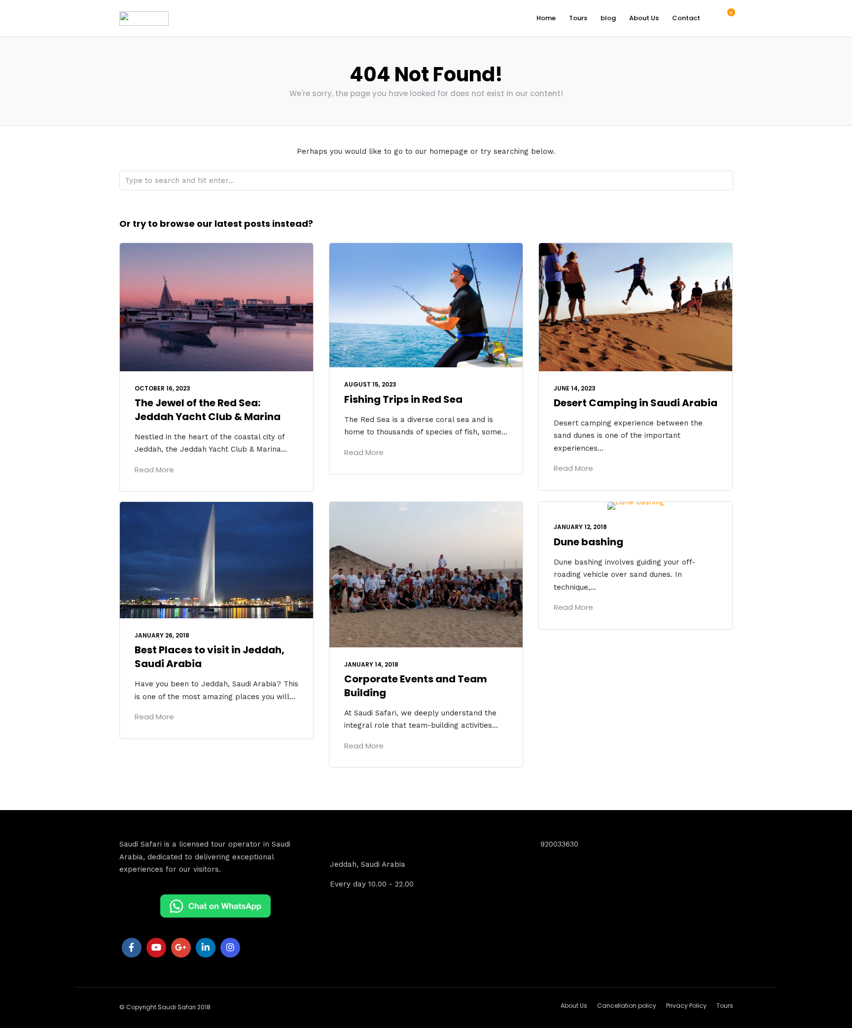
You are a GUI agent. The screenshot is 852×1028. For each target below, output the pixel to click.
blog (608, 18)
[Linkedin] (205, 947)
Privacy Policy (686, 1005)
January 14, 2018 (371, 664)
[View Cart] (725, 17)
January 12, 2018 (580, 527)
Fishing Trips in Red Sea (403, 399)
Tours (578, 18)
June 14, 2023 (575, 388)
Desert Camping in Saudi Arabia (635, 403)
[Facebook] (132, 947)
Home (546, 18)
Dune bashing (588, 542)
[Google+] (181, 947)
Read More (154, 469)
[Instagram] (230, 947)
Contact (686, 18)
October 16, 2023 (162, 388)
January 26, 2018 (162, 635)
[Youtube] (156, 947)
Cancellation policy (626, 1005)
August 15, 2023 (370, 384)
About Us (644, 18)
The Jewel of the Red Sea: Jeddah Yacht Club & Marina (208, 410)
